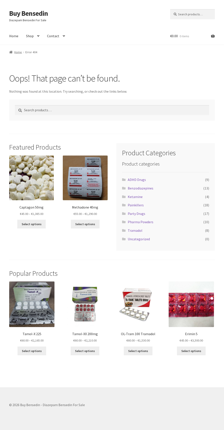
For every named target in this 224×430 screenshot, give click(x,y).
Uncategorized (139, 239)
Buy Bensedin (28, 13)
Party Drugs (136, 213)
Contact (53, 36)
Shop (30, 36)
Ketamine (135, 197)
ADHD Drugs (137, 179)
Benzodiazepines (140, 188)
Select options (32, 224)
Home (13, 36)
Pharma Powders (140, 222)
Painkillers (136, 205)
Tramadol (135, 230)
